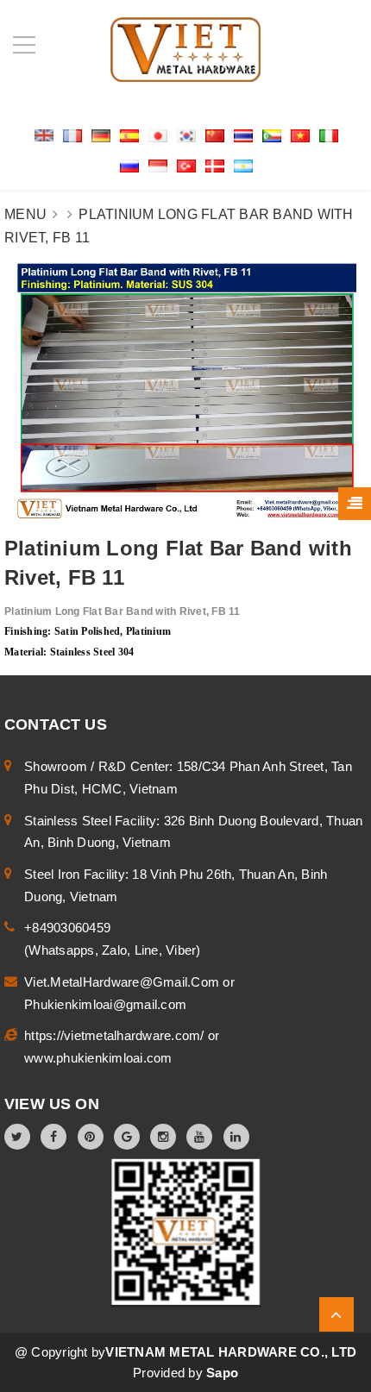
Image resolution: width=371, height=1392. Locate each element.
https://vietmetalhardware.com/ (116, 1035)
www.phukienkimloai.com (98, 1057)
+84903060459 (67, 927)
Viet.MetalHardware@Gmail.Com (123, 982)
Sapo (222, 1372)
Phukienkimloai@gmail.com (105, 1004)
